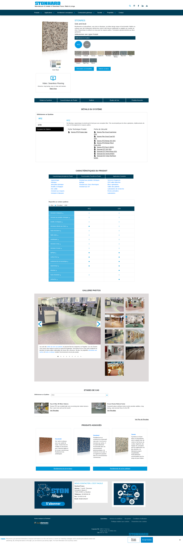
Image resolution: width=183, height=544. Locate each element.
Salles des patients (113, 186)
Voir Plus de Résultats (142, 419)
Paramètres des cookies (139, 521)
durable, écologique (57, 186)
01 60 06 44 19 (86, 494)
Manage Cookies (133, 539)
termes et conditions (116, 518)
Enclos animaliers (113, 191)
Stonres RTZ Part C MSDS (105, 147)
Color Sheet (55, 70)
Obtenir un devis (104, 69)
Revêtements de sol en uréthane (120, 468)
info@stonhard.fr (83, 499)
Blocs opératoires (113, 184)
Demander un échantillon (84, 69)
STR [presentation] (40, 125)
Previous (40, 324)
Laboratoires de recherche (116, 189)
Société (99, 12)
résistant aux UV (84, 186)
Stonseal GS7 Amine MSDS (105, 153)
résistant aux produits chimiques (89, 180)
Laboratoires (111, 193)
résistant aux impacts (57, 191)
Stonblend (96, 435)
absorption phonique (57, 184)
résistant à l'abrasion (57, 193)
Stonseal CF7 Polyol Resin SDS (107, 151)
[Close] (180, 540)
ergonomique (55, 180)
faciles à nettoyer (50, 352)
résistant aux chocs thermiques (89, 184)
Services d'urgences (114, 180)
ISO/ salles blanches (114, 182)
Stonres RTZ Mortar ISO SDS (106, 141)
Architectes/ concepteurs (65, 12)
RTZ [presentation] (40, 118)
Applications (48, 12)
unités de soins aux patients (55, 346)
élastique (54, 182)
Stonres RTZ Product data (79, 132)
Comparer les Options (44, 129)
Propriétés (110, 12)
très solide (54, 189)
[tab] (50, 118)
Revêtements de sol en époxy (63, 468)
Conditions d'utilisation (140, 518)
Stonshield (58, 439)
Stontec (133, 434)
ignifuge (81, 182)
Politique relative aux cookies (120, 521)
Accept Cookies (147, 540)
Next (99, 324)
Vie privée (128, 518)
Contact (121, 12)
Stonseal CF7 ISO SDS (104, 149)
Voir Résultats (54, 410)
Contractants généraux (85, 12)
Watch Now (53, 88)
